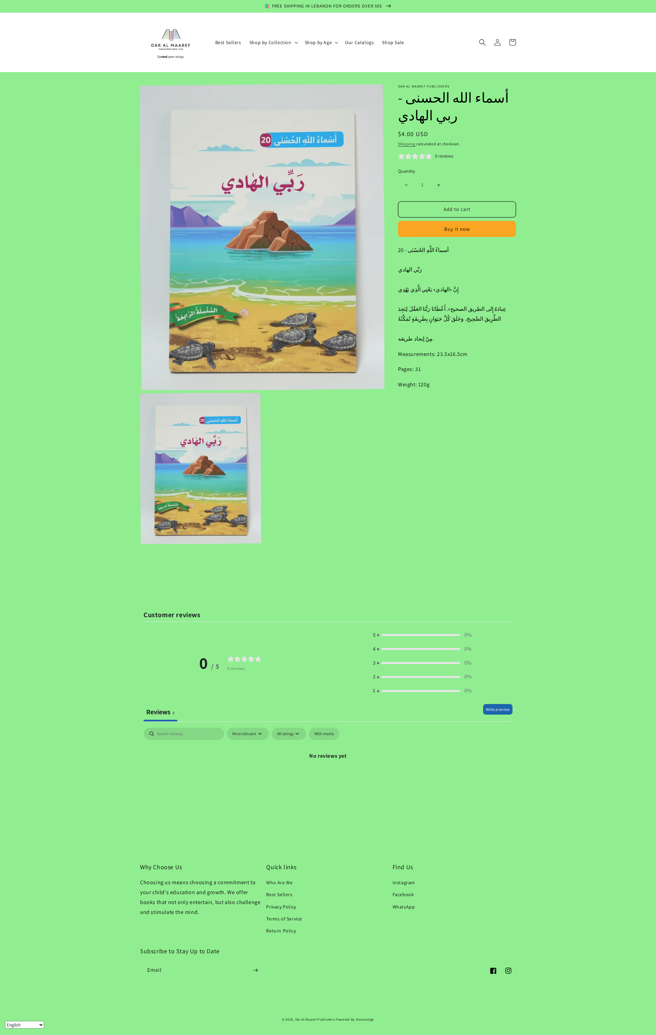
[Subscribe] (255, 970)
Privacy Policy (281, 907)
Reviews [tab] (160, 711)
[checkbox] (324, 734)
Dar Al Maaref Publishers (315, 1019)
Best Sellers (279, 894)
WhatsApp (404, 907)
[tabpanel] (328, 779)
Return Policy (281, 931)
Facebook (403, 894)
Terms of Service (284, 919)
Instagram (404, 882)
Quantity (406, 171)
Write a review (498, 709)
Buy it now (457, 229)
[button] (273, 42)
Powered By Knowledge (355, 1019)
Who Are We (279, 882)
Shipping (406, 143)
